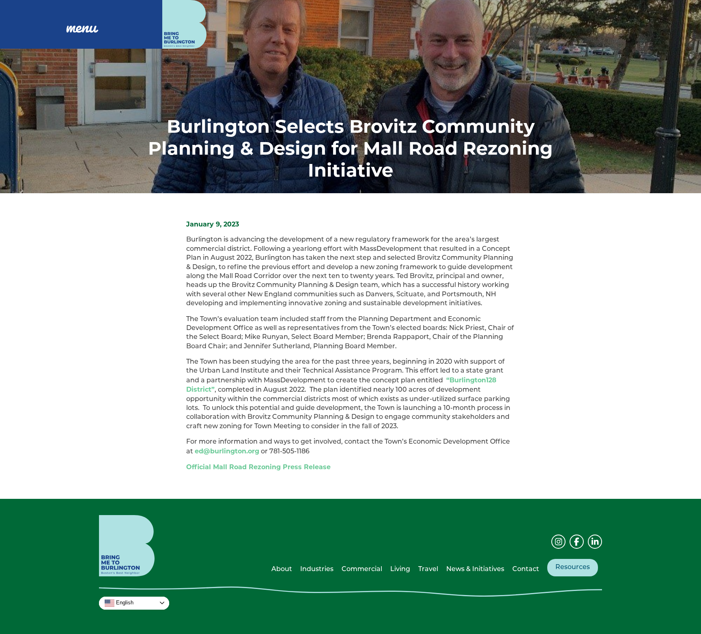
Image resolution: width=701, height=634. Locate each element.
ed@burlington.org (227, 451)
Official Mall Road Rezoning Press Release (258, 467)
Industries (316, 569)
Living (400, 569)
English (123, 602)
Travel (428, 569)
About (281, 569)
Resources (572, 567)
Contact (525, 569)
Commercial (362, 569)
